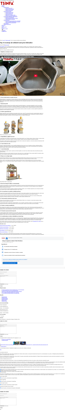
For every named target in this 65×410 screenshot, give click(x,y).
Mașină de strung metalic (7, 11)
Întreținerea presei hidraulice (4, 228)
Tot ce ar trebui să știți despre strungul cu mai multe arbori (10, 293)
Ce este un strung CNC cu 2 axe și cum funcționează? (10, 290)
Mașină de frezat (6, 7)
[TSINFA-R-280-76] (7, 5)
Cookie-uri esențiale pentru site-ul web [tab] (6, 358)
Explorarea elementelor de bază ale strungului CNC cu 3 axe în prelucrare (13, 289)
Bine (0, 349)
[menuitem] (33, 5)
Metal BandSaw (6, 23)
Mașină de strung (4, 297)
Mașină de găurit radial (7, 24)
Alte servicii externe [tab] (3, 372)
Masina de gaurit (4, 301)
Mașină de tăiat (4, 300)
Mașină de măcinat (6, 20)
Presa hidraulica (2, 46)
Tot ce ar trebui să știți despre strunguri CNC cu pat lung (10, 292)
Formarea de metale (5, 298)
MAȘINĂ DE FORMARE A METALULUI (10, 16)
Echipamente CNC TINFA (37, 221)
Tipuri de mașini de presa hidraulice (5, 225)
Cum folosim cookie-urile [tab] (4, 352)
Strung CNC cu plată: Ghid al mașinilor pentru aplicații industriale (12, 291)
